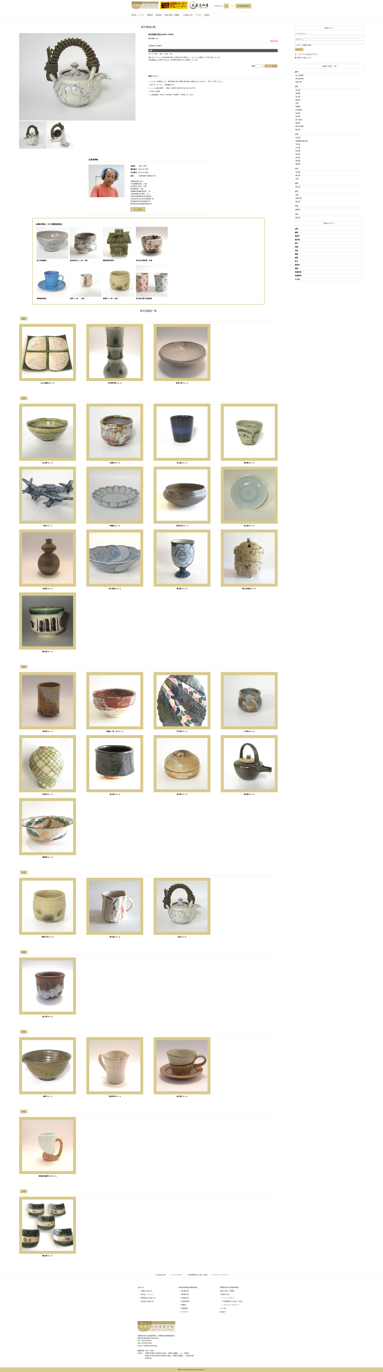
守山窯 (297, 144)
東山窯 (297, 175)
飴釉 (296, 268)
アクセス (198, 15)
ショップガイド (177, 1275)
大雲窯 (297, 172)
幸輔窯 (297, 106)
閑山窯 (297, 129)
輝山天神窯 (299, 126)
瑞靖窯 (297, 164)
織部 (296, 232)
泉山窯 (297, 154)
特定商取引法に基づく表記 (198, 1275)
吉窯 (297, 103)
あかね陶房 (299, 75)
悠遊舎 (297, 209)
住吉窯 (297, 138)
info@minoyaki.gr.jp (150, 1346)
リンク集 (223, 1308)
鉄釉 (296, 257)
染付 (296, 243)
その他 (297, 279)
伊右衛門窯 (299, 78)
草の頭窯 (298, 120)
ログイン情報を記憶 (303, 45)
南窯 (297, 195)
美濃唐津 (298, 275)
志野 (296, 229)
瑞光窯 (297, 161)
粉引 (296, 261)
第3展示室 (185, 1298)
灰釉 (296, 247)
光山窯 (297, 96)
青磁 (296, 254)
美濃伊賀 (298, 272)
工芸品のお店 (188, 15)
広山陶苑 (298, 110)
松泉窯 (297, 151)
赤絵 (296, 250)
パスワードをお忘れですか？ (307, 54)
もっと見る (138, 209)
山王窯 (297, 147)
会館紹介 (150, 15)
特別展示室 (185, 1301)
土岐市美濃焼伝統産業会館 (187, 1287)
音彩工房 (298, 82)
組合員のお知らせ (147, 1301)
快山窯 (297, 113)
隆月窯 (297, 218)
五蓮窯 (297, 93)
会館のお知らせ (146, 1291)
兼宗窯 (297, 100)
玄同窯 (297, 116)
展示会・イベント (138, 15)
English (206, 15)
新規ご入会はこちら (304, 57)
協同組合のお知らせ (148, 1298)
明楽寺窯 (298, 198)
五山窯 (297, 90)
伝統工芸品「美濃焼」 (173, 15)
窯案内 (183, 1305)
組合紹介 (159, 15)
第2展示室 (185, 1294)
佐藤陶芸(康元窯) (301, 141)
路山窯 (297, 201)
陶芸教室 (184, 1308)
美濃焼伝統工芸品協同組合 (229, 1287)
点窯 (297, 179)
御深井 (297, 265)
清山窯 (297, 157)
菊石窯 (297, 123)
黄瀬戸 (297, 236)
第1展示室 (185, 1291)
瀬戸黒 (297, 239)
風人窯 (297, 187)
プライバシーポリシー (221, 1275)
